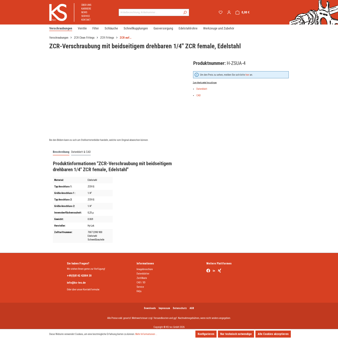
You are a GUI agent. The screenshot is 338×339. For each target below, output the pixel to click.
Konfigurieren (206, 334)
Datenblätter (143, 273)
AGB (192, 308)
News (84, 12)
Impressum (164, 308)
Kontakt (86, 19)
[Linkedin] (214, 271)
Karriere (86, 8)
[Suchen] (185, 12)
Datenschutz (180, 308)
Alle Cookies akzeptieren (273, 334)
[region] (118, 97)
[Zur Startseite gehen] (58, 12)
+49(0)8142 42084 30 (79, 275)
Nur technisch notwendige (236, 334)
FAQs (139, 291)
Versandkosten (161, 318)
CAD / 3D (141, 282)
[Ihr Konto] (229, 12)
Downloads (150, 308)
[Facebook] (208, 271)
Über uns (86, 5)
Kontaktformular (91, 289)
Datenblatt (201, 88)
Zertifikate (142, 278)
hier (247, 74)
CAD (198, 95)
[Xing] (219, 271)
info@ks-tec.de (76, 282)
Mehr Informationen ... (146, 334)
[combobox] (150, 12)
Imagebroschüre (145, 269)
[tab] (61, 152)
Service (85, 16)
